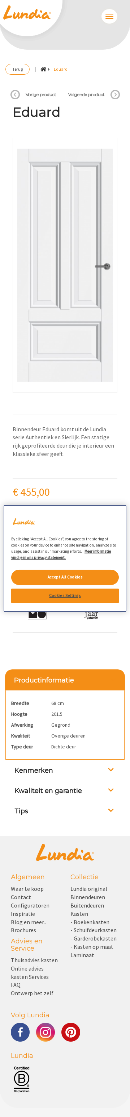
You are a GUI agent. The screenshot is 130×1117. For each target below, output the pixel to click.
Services (39, 976)
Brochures (23, 930)
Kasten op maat (93, 946)
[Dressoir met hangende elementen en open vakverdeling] (15, 95)
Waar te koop (27, 888)
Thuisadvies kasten (34, 960)
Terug (17, 69)
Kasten (79, 913)
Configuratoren (30, 905)
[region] (65, 558)
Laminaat (82, 955)
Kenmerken (33, 771)
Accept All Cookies (65, 577)
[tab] (65, 679)
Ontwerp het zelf (32, 993)
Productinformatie (44, 680)
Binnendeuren (87, 897)
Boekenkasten (91, 922)
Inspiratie (23, 913)
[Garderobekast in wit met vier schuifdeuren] (115, 95)
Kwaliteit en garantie (48, 791)
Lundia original (88, 888)
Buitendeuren (87, 905)
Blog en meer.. (28, 922)
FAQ (16, 984)
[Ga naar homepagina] (43, 69)
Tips (21, 811)
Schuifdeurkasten (95, 930)
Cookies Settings (65, 595)
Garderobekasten (95, 938)
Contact (21, 897)
